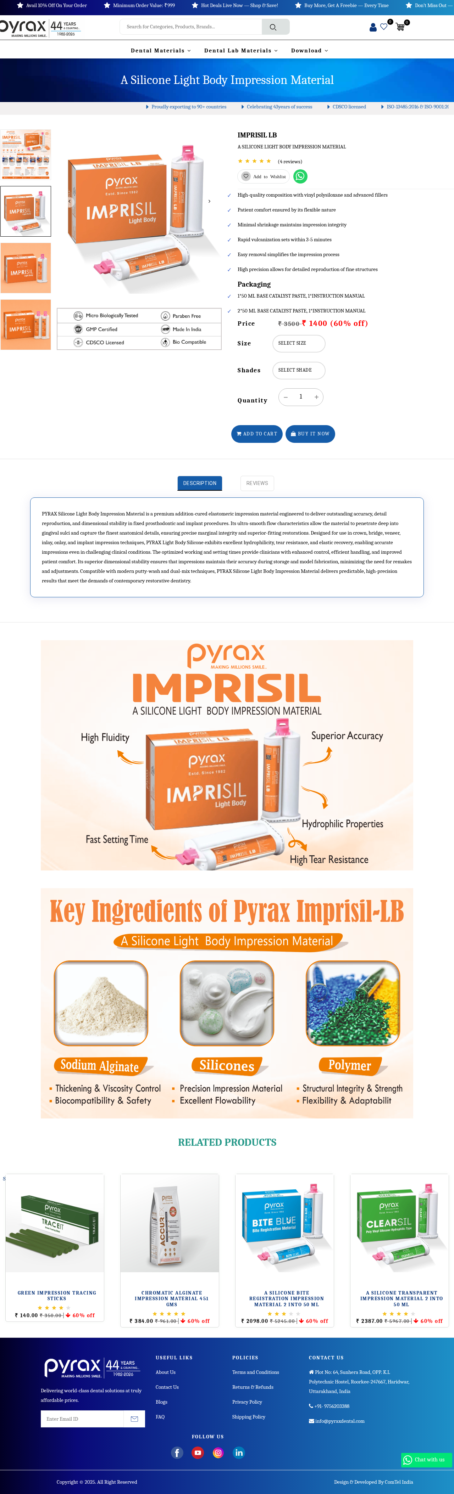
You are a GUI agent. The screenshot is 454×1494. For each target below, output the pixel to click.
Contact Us (167, 1387)
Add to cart (259, 434)
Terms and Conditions (255, 1372)
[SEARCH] (276, 27)
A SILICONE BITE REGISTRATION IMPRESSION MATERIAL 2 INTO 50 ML (287, 1299)
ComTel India (399, 1482)
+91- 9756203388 (331, 1406)
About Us (166, 1372)
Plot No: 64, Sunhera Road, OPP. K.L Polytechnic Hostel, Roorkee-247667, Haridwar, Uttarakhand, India (359, 1381)
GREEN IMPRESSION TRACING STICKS (57, 1296)
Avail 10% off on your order (56, 5)
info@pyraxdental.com (339, 1421)
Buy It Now (313, 434)
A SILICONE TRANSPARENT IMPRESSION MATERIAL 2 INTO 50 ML (401, 1299)
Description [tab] (200, 483)
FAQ (160, 1417)
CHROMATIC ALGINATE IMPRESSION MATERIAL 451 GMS (172, 1299)
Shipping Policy (248, 1417)
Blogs (161, 1402)
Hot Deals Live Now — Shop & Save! (239, 5)
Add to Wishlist (268, 176)
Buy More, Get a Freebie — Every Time (346, 5)
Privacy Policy (247, 1402)
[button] (402, 27)
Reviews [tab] (257, 483)
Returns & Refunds (252, 1387)
